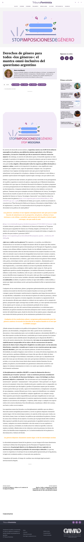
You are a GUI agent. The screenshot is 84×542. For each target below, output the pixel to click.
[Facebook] (78, 2)
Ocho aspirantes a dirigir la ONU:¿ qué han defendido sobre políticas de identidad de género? (67, 95)
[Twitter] (75, 2)
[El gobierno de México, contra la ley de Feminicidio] (77, 124)
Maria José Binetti (19, 70)
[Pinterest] (81, 2)
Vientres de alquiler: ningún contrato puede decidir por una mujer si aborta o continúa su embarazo (66, 86)
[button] (3, 2)
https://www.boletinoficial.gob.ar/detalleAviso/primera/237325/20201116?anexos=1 (28, 224)
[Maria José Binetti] (8, 73)
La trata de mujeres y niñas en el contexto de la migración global (15, 488)
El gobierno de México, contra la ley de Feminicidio (67, 123)
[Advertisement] (30, 101)
